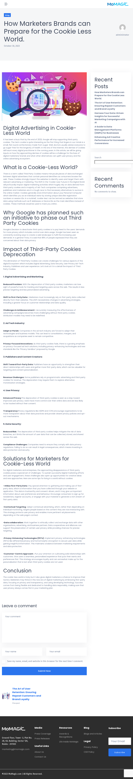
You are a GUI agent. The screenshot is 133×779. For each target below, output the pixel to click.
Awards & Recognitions (65, 735)
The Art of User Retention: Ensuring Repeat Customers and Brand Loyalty (26, 694)
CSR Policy (89, 751)
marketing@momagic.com (15, 749)
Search (98, 157)
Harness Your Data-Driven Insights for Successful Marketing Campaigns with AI (110, 118)
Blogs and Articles (93, 733)
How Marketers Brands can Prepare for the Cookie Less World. (109, 95)
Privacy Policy (91, 747)
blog (7, 15)
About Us (39, 751)
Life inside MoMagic (69, 741)
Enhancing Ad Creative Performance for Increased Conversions (109, 140)
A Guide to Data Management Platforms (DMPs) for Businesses (108, 129)
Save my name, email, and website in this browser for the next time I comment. (45, 661)
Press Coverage (43, 733)
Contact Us (40, 756)
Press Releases (42, 738)
